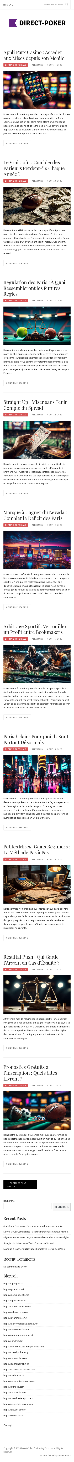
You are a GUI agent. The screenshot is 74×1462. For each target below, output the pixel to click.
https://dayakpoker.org (15, 1352)
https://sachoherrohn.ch (16, 1363)
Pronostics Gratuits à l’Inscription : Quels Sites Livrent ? (30, 1073)
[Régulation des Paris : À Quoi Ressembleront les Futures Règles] (37, 325)
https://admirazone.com (16, 1312)
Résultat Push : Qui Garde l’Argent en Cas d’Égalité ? (31, 960)
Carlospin (8, 1425)
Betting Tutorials (15, 65)
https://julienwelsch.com (16, 1329)
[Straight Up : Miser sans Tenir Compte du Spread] (37, 439)
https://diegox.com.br (14, 1409)
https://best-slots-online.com (18, 1403)
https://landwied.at (13, 1340)
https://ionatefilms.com (15, 1358)
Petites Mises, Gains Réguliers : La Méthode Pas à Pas (36, 849)
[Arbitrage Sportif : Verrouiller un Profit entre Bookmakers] (37, 663)
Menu (10, 4)
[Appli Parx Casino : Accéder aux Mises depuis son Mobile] (37, 89)
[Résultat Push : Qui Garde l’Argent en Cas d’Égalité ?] (37, 994)
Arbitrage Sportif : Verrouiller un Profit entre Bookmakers (35, 629)
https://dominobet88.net (16, 1294)
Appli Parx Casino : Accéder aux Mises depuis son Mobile (33, 55)
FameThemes (64, 1455)
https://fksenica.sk (13, 1415)
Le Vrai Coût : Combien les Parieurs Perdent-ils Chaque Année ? (34, 168)
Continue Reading (17, 143)
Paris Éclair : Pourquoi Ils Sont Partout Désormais (35, 739)
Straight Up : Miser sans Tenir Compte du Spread (35, 405)
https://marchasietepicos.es (18, 1398)
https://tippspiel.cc (13, 1283)
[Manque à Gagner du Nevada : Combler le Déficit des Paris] (37, 549)
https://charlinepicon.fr (15, 1317)
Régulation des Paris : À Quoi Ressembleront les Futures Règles (34, 288)
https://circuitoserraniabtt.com (19, 1369)
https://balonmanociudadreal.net (20, 1323)
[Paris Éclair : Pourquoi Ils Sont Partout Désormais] (37, 773)
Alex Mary (37, 65)
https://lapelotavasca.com (17, 1306)
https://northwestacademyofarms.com (23, 1346)
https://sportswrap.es (14, 1300)
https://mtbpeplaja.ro (14, 1392)
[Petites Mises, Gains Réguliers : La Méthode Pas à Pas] (37, 884)
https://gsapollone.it (13, 1289)
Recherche (9, 1200)
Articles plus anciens (17, 1185)
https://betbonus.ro (13, 1375)
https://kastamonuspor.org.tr (18, 1335)
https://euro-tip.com (13, 1386)
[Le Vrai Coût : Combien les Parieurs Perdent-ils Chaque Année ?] (37, 205)
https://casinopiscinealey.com (19, 1381)
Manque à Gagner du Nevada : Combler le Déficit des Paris (35, 515)
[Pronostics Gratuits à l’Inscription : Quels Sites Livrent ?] (37, 1110)
